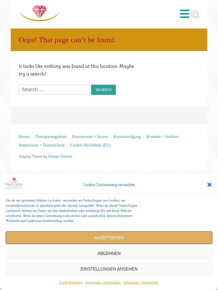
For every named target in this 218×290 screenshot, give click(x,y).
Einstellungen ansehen (109, 268)
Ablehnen (109, 253)
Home (24, 136)
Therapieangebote (51, 136)
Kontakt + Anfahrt (162, 136)
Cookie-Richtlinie (70, 282)
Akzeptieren (109, 237)
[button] (209, 184)
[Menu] (184, 14)
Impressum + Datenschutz (103, 282)
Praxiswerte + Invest (90, 136)
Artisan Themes (60, 156)
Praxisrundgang (127, 136)
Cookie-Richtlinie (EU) (90, 144)
